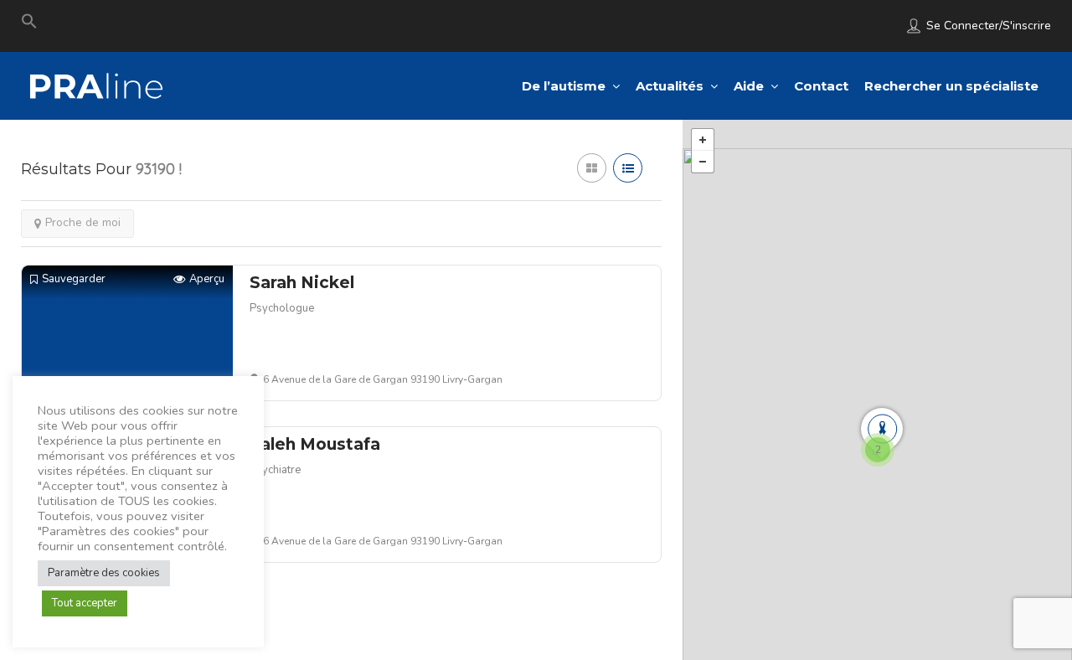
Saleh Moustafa (315, 444)
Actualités (670, 86)
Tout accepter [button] (84, 603)
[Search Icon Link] (29, 25)
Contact (821, 86)
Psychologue (282, 308)
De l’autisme (564, 86)
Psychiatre (275, 469)
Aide (749, 86)
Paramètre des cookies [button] (104, 572)
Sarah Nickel (302, 282)
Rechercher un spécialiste (951, 86)
